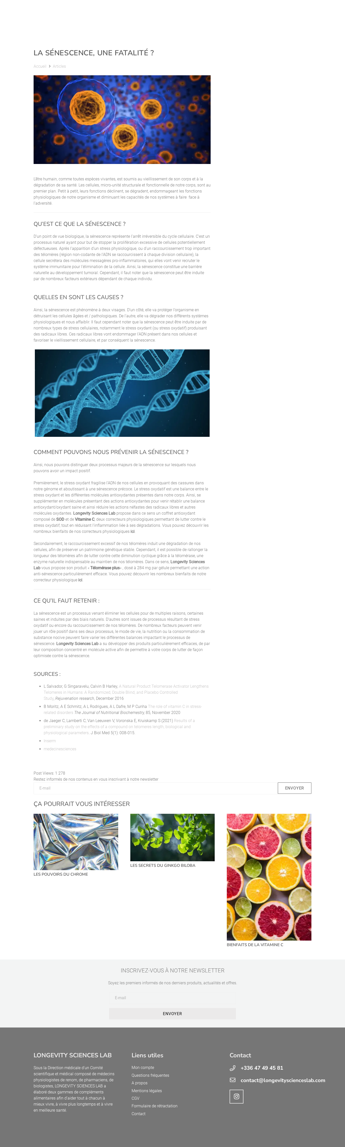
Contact (138, 1113)
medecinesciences (60, 749)
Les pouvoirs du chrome (61, 874)
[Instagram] (236, 1097)
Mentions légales (147, 1090)
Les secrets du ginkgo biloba (162, 865)
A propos (139, 1083)
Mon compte (143, 1067)
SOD (60, 519)
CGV (135, 1098)
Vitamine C (84, 519)
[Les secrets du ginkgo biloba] (172, 838)
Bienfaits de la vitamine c (255, 945)
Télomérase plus (105, 567)
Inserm (50, 740)
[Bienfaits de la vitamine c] (269, 877)
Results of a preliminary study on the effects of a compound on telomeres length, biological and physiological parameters (119, 726)
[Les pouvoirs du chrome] (76, 842)
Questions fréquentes (150, 1075)
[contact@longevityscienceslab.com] (235, 1080)
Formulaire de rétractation (155, 1106)
